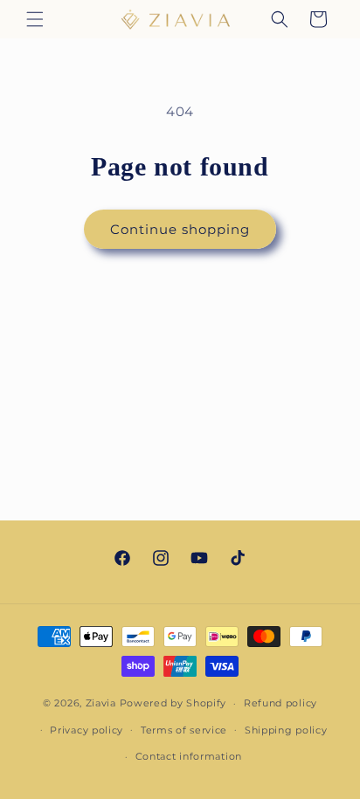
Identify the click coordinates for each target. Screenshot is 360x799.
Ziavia (101, 703)
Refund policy (280, 703)
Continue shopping (180, 229)
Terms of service (184, 730)
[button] (35, 19)
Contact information (188, 756)
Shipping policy (286, 730)
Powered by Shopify (173, 703)
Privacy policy (86, 730)
